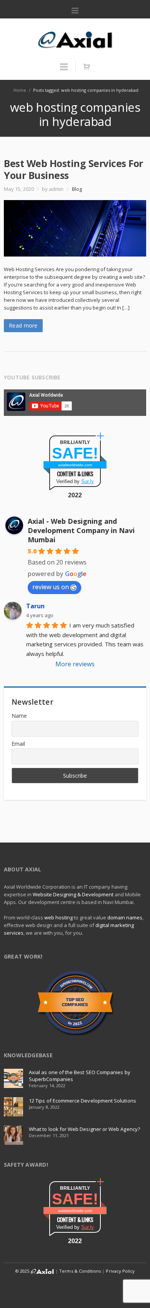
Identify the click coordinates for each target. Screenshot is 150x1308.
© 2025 (22, 1271)
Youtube (101, 1286)
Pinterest (119, 1286)
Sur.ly (87, 481)
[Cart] (86, 67)
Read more (23, 325)
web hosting (58, 917)
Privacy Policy (120, 1271)
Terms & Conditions (80, 1271)
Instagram (67, 1286)
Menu (75, 10)
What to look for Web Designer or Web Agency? (84, 1129)
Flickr (84, 1286)
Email (18, 743)
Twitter (32, 1286)
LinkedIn (49, 1286)
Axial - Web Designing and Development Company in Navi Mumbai (81, 530)
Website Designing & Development (73, 894)
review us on (50, 587)
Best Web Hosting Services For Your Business (73, 169)
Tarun (35, 606)
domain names (124, 917)
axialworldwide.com (75, 465)
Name (19, 715)
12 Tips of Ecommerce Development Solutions (82, 1100)
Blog (77, 188)
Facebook (15, 1286)
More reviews (75, 664)
